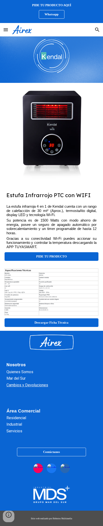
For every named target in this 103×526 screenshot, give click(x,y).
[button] (5, 29)
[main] (52, 195)
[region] (51, 11)
